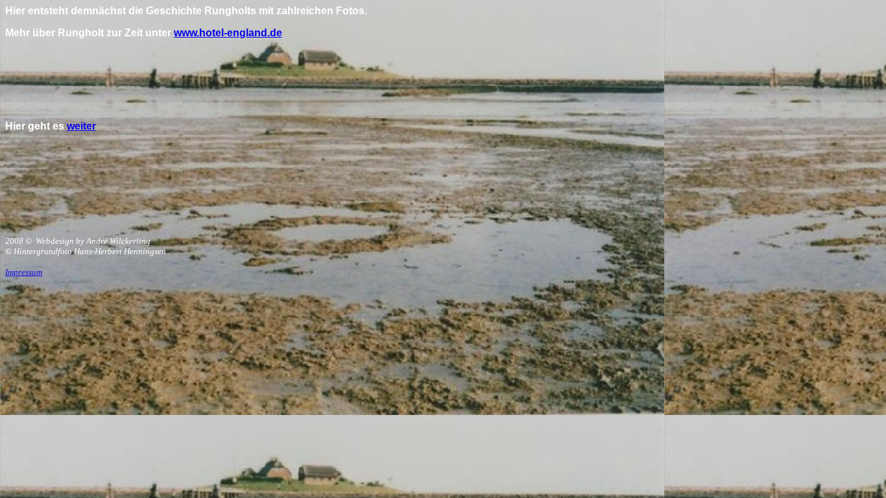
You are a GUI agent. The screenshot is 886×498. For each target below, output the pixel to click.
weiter (81, 126)
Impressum (23, 272)
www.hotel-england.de (228, 32)
